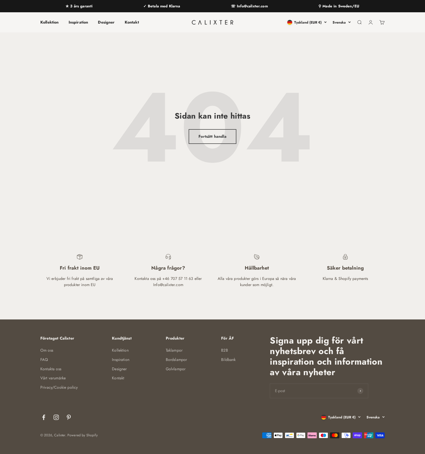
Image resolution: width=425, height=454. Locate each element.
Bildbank (228, 359)
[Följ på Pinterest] (68, 417)
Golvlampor (176, 369)
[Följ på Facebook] (43, 417)
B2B (224, 350)
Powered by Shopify (82, 435)
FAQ (44, 359)
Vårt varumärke (53, 378)
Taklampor (174, 350)
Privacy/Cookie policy (59, 387)
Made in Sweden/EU (340, 6)
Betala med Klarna (163, 6)
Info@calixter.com (252, 6)
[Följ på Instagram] (56, 417)
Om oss (46, 350)
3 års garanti (80, 6)
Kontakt (132, 22)
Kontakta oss (50, 369)
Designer (106, 22)
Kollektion (49, 22)
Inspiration (78, 22)
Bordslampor (176, 359)
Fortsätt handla (212, 136)
